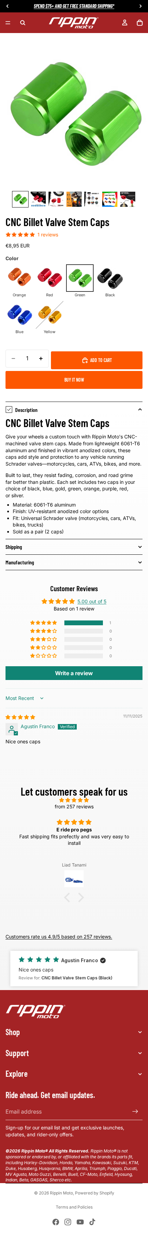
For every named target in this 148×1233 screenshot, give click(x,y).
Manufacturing (20, 562)
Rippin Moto (61, 1192)
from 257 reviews (74, 806)
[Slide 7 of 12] (38, 199)
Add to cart (101, 360)
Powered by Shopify (94, 1192)
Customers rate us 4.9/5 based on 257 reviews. (59, 936)
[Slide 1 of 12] (20, 199)
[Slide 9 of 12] (74, 199)
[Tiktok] (92, 1222)
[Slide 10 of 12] (91, 199)
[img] (20, 717)
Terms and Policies (74, 1207)
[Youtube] (80, 1222)
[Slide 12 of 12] (127, 199)
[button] (44, 622)
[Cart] (139, 22)
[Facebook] (56, 1222)
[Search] (22, 22)
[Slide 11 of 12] (109, 199)
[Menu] (8, 23)
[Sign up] (135, 1111)
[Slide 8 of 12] (56, 199)
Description (26, 409)
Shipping (14, 546)
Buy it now (74, 380)
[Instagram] (68, 1222)
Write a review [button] (74, 673)
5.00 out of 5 (91, 601)
